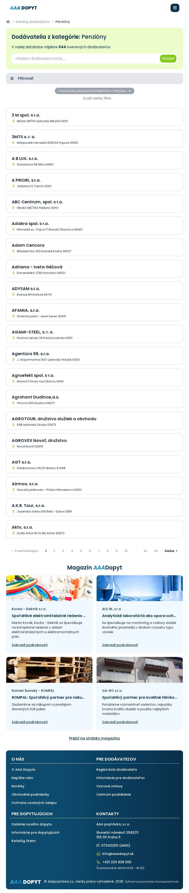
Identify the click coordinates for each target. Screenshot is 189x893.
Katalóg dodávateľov (33, 21)
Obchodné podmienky (30, 794)
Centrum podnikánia (113, 794)
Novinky (18, 786)
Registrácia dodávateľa (116, 769)
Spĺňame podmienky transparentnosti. (152, 882)
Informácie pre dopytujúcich (35, 832)
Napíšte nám (22, 778)
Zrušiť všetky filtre (97, 98)
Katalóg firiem (23, 841)
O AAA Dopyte (23, 769)
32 (145, 551)
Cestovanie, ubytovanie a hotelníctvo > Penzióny (93, 91)
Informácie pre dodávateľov (120, 778)
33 (156, 551)
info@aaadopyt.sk (117, 853)
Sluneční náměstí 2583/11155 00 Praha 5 (117, 834)
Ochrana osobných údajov (34, 802)
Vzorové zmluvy (109, 786)
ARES (125, 845)
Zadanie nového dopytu (32, 824)
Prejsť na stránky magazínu (94, 738)
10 (125, 551)
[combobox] (85, 58)
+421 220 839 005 (116, 862)
